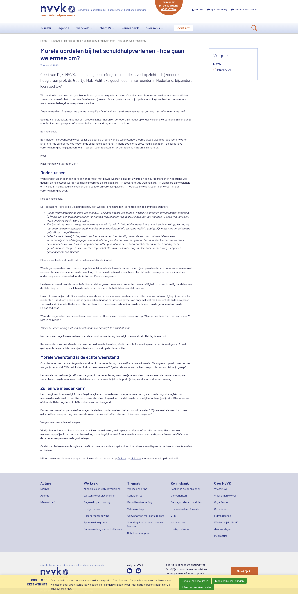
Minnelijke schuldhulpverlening (102, 488)
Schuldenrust (135, 495)
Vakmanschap (135, 509)
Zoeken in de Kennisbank (185, 488)
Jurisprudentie (180, 529)
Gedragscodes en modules (186, 502)
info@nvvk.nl (224, 69)
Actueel (46, 483)
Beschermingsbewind (96, 515)
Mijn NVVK (198, 9)
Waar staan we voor (226, 495)
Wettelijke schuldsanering (99, 495)
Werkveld (83, 28)
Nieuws (46, 28)
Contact (183, 28)
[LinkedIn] (129, 570)
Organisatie (221, 502)
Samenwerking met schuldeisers (103, 529)
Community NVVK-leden (246, 9)
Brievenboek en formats (185, 509)
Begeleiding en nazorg (97, 502)
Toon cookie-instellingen (229, 580)
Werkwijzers (178, 522)
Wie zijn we (221, 488)
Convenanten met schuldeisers (145, 515)
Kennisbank (130, 28)
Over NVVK (153, 28)
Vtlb (173, 515)
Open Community (219, 9)
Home (43, 40)
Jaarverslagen (222, 529)
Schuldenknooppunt (139, 533)
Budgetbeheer (92, 509)
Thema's (105, 28)
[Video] (138, 570)
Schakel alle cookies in (195, 580)
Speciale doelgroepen (96, 522)
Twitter (121, 458)
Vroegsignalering (137, 488)
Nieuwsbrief (47, 502)
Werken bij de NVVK (226, 522)
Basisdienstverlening (139, 502)
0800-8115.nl (168, 9)
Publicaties (220, 535)
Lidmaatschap (222, 515)
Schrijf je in (244, 571)
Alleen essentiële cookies (196, 587)
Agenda (63, 28)
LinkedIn (136, 458)
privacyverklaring (60, 588)
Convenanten (179, 495)
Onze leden (220, 509)
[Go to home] (57, 10)
